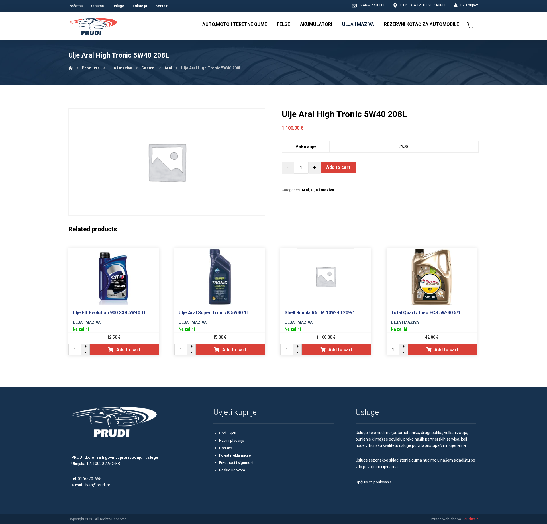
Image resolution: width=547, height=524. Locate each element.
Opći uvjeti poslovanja (374, 482)
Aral (305, 190)
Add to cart (338, 167)
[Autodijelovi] (92, 27)
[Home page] (70, 68)
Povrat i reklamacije (235, 455)
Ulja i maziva (322, 190)
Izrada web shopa (446, 519)
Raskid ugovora (232, 470)
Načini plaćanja (231, 440)
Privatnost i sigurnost (236, 462)
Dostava (226, 448)
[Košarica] (470, 24)
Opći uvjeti (227, 433)
